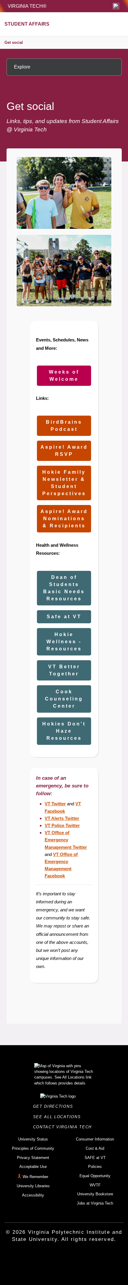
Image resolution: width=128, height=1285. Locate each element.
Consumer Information (95, 1139)
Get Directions (55, 1106)
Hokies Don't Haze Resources (64, 731)
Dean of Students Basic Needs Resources (64, 588)
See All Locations (58, 1117)
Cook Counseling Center (64, 698)
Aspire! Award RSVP (64, 451)
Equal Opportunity (94, 1176)
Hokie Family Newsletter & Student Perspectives (64, 483)
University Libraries (33, 1186)
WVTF (95, 1185)
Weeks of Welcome (64, 375)
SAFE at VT (95, 1157)
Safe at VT (64, 616)
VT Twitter (55, 803)
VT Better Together (64, 670)
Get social (13, 42)
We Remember (35, 1176)
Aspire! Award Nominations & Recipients (64, 518)
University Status (33, 1139)
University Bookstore (95, 1194)
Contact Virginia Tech (64, 1127)
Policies (95, 1166)
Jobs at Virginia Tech (95, 1203)
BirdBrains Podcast (64, 425)
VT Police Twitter (62, 825)
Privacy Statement (33, 1157)
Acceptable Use (33, 1166)
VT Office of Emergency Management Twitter (66, 839)
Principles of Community (33, 1148)
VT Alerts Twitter (62, 818)
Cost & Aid (95, 1148)
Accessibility (33, 1195)
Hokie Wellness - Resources (64, 641)
